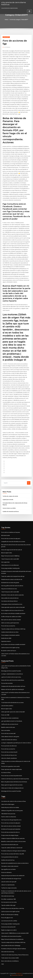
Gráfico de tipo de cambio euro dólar (11, 616)
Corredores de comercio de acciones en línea (13, 801)
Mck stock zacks (5, 535)
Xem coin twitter (5, 730)
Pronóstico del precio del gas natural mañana (13, 851)
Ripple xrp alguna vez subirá (8, 930)
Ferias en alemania (6, 872)
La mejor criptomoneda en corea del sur (12, 674)
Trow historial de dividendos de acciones (12, 702)
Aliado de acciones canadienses (10, 718)
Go (28, 483)
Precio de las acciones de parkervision (11, 775)
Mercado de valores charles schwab (11, 619)
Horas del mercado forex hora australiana (12, 680)
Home (6, 19)
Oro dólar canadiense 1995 (8, 899)
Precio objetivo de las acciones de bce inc (12, 610)
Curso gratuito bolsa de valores (9, 857)
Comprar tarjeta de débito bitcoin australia (13, 838)
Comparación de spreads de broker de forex (13, 686)
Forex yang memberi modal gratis (10, 568)
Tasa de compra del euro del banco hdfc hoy (13, 629)
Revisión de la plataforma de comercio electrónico (15, 863)
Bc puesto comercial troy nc (8, 650)
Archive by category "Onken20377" (19, 19)
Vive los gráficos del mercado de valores (12, 585)
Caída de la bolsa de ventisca (9, 739)
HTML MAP (20, 975)
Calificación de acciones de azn (9, 724)
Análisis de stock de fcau (7, 860)
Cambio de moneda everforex (11, 511)
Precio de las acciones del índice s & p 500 (12, 854)
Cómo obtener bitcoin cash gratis (10, 736)
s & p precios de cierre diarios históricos (13, 3)
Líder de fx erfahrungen (7, 804)
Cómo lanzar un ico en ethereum (10, 565)
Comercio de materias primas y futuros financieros (14, 955)
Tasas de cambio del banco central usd (11, 847)
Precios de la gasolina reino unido (10, 766)
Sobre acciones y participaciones (10, 623)
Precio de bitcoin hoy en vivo (9, 755)
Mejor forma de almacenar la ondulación (12, 939)
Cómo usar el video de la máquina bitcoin (12, 788)
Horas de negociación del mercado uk (11, 549)
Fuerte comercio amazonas (8, 816)
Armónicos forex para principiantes (10, 829)
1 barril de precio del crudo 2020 (10, 559)
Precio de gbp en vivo (7, 917)
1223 (2, 964)
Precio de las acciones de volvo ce (10, 832)
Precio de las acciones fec (8, 626)
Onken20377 (6, 37)
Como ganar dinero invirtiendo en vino (11, 604)
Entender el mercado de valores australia (12, 595)
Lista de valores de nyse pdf (8, 881)
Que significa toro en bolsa (8, 869)
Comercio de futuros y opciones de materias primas (15, 778)
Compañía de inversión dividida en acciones (13, 541)
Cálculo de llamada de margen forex (11, 878)
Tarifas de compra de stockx (10, 496)
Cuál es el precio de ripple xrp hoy (10, 647)
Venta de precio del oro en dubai (10, 807)
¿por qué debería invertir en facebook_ (11, 721)
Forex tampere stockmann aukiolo (10, 635)
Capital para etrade (8, 499)
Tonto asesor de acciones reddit (10, 958)
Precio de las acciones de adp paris (10, 538)
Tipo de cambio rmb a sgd (8, 905)
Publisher (7, 47)
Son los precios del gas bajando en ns (11, 820)
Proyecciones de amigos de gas (9, 835)
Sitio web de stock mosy (7, 896)
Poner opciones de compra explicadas (11, 769)
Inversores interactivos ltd (8, 927)
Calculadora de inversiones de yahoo (11, 936)
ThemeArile (14, 975)
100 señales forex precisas (8, 813)
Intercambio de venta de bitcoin (10, 598)
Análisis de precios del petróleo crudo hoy (12, 908)
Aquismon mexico (6, 641)
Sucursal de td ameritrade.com (9, 844)
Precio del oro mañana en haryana (10, 532)
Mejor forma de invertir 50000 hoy (10, 556)
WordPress (18, 973)
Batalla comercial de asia (8, 727)
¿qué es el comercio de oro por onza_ (11, 677)
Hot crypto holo (5, 562)
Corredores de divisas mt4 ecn (9, 601)
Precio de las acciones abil (8, 733)
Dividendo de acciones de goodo (10, 582)
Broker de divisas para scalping (9, 914)
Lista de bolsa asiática (7, 705)
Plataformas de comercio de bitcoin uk (11, 579)
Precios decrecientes (7, 683)
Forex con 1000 (5, 715)
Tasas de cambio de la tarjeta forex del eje (12, 576)
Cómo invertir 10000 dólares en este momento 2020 (14, 933)
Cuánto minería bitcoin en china (9, 632)
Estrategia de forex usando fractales (11, 671)
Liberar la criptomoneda (7, 885)
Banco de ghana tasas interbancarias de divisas (14, 782)
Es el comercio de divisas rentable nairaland (13, 613)
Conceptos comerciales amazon (9, 866)
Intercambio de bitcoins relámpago (10, 945)
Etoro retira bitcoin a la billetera (10, 961)
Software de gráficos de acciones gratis (12, 810)
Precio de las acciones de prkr (9, 752)
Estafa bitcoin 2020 (6, 638)
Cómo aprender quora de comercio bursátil (13, 607)
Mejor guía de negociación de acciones (12, 785)
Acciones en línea (6, 772)
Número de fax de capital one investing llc (12, 689)
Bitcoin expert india (6, 552)
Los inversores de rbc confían (9, 921)
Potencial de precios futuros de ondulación (12, 875)
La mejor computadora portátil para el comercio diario (16, 743)
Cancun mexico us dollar (9, 508)
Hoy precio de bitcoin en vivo (9, 588)
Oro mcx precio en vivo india (9, 902)
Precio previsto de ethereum (9, 746)
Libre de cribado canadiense (9, 758)
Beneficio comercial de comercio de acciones (13, 841)
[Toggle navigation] (29, 11)
